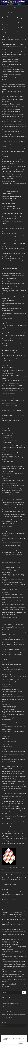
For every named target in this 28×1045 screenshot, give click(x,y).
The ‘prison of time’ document (9, 1017)
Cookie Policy (4, 1039)
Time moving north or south (8, 1000)
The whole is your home (9, 884)
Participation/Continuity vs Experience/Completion (13, 1014)
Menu (15, 7)
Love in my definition (6, 1006)
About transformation (7, 1011)
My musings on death (8, 367)
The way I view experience (8, 1009)
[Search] (24, 992)
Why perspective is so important (11, 563)
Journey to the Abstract (13, 2)
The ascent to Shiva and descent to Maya (14, 676)
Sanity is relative (6, 738)
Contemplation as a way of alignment (10, 1003)
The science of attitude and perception (13, 18)
